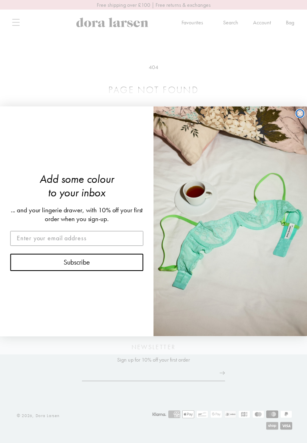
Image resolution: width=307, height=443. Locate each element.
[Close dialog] (300, 114)
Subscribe (77, 262)
